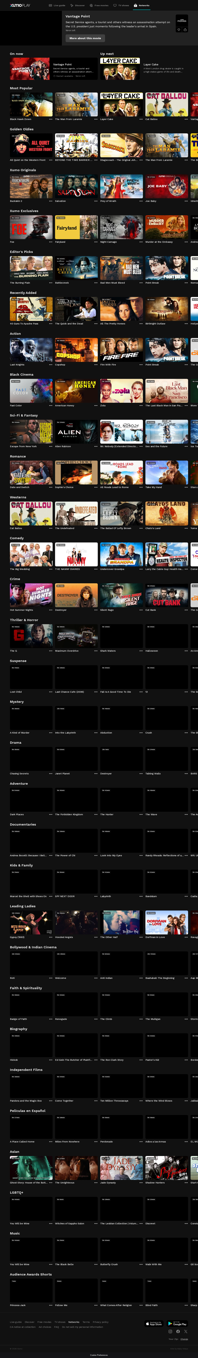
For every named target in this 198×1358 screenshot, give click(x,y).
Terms (86, 1322)
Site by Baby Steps (179, 1349)
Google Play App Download (177, 1324)
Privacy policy (100, 1322)
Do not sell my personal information (82, 1326)
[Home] (20, 5)
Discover (80, 5)
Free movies (101, 5)
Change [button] (184, 1339)
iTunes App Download (154, 1324)
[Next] (188, 103)
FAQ (56, 1326)
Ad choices (45, 1326)
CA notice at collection (23, 1326)
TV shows (123, 5)
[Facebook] (178, 1331)
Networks (144, 5)
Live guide (59, 5)
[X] (185, 1331)
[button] (85, 38)
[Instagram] (170, 1331)
